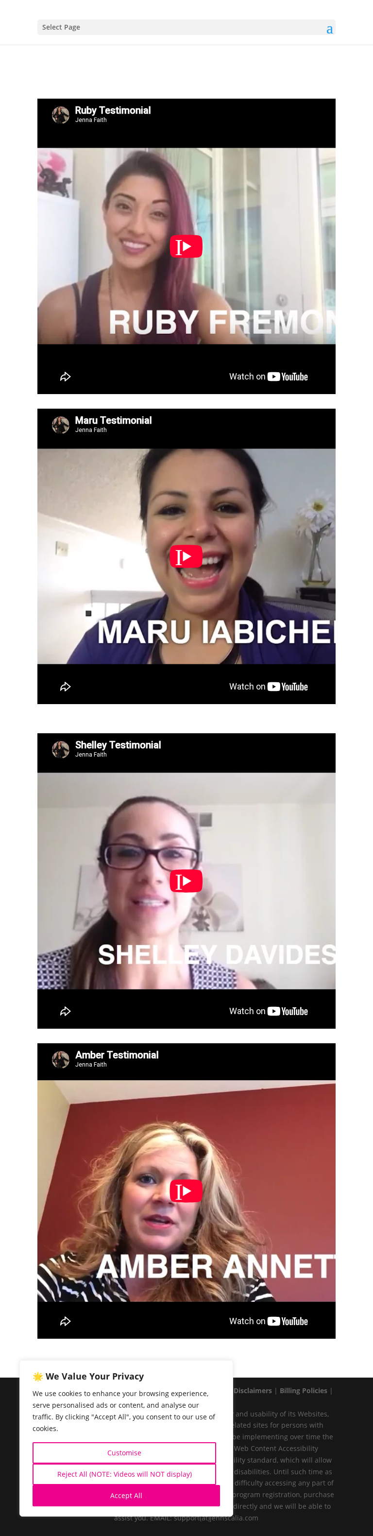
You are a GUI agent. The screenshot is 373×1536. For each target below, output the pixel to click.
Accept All (126, 1495)
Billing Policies (303, 1390)
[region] (126, 1438)
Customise (124, 1452)
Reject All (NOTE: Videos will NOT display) (124, 1474)
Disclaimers (253, 1390)
